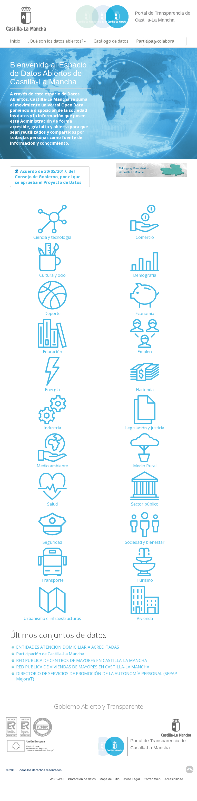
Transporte (52, 580)
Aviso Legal (131, 779)
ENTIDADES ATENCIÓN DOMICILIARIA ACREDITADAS (67, 647)
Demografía (144, 275)
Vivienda (145, 618)
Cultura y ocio (52, 275)
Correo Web (152, 779)
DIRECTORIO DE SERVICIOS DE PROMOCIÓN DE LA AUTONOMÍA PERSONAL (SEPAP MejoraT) (96, 676)
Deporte (52, 313)
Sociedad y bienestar (144, 542)
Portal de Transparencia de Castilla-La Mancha (162, 17)
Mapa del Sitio (110, 779)
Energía (52, 389)
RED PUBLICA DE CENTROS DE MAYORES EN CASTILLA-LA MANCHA (81, 660)
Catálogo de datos (111, 41)
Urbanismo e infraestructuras (52, 618)
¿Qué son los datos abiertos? (55, 41)
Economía (144, 313)
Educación (52, 351)
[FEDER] (30, 746)
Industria (52, 428)
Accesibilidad (173, 779)
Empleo (144, 351)
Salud (52, 504)
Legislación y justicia (144, 428)
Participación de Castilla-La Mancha (50, 654)
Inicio (15, 41)
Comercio (145, 237)
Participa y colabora (155, 41)
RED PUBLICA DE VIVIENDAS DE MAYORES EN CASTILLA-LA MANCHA (82, 667)
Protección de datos (82, 779)
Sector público (145, 504)
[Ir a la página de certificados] (29, 726)
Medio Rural (144, 466)
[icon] (52, 230)
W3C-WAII (57, 779)
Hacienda (145, 389)
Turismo (144, 580)
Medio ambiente (52, 466)
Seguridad (52, 542)
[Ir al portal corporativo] (26, 18)
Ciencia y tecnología (52, 237)
